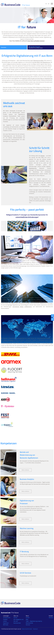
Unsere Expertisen (6, 622)
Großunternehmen (48, 298)
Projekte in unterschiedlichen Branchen (40, 89)
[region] (27, 227)
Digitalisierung (32, 168)
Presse (27, 617)
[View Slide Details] (17, 226)
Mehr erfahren (27, 470)
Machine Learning (26, 528)
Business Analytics (27, 479)
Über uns (16, 616)
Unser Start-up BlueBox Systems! (36, 41)
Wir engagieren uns (18, 619)
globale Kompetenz (9, 340)
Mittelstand (13, 259)
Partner (15, 617)
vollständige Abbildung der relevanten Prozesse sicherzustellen (26, 301)
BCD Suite (5, 625)
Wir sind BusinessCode (17, 622)
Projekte (23, 125)
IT (16, 111)
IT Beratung (24, 551)
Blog (27, 619)
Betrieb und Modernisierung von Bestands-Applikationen (29, 455)
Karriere (28, 625)
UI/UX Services (25, 572)
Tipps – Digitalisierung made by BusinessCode (34, 622)
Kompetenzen (6, 617)
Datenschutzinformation (27, 629)
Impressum (35, 629)
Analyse (42, 156)
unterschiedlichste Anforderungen (27, 217)
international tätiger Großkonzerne (22, 307)
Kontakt (51, 616)
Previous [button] (2, 226)
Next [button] (51, 226)
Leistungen (6, 616)
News (27, 616)
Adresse (51, 617)
